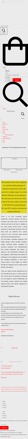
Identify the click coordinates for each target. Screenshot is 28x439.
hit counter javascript (5, 368)
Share (10, 361)
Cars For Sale (5, 129)
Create (8, 436)
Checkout (17, 80)
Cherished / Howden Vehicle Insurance (14, 372)
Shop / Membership (6, 138)
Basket (9, 80)
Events (4, 127)
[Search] (22, 113)
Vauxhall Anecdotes (9, 134)
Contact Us (5, 136)
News (4, 125)
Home (4, 122)
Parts (4, 131)
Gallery (4, 132)
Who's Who (5, 124)
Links (4, 140)
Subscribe (4, 427)
